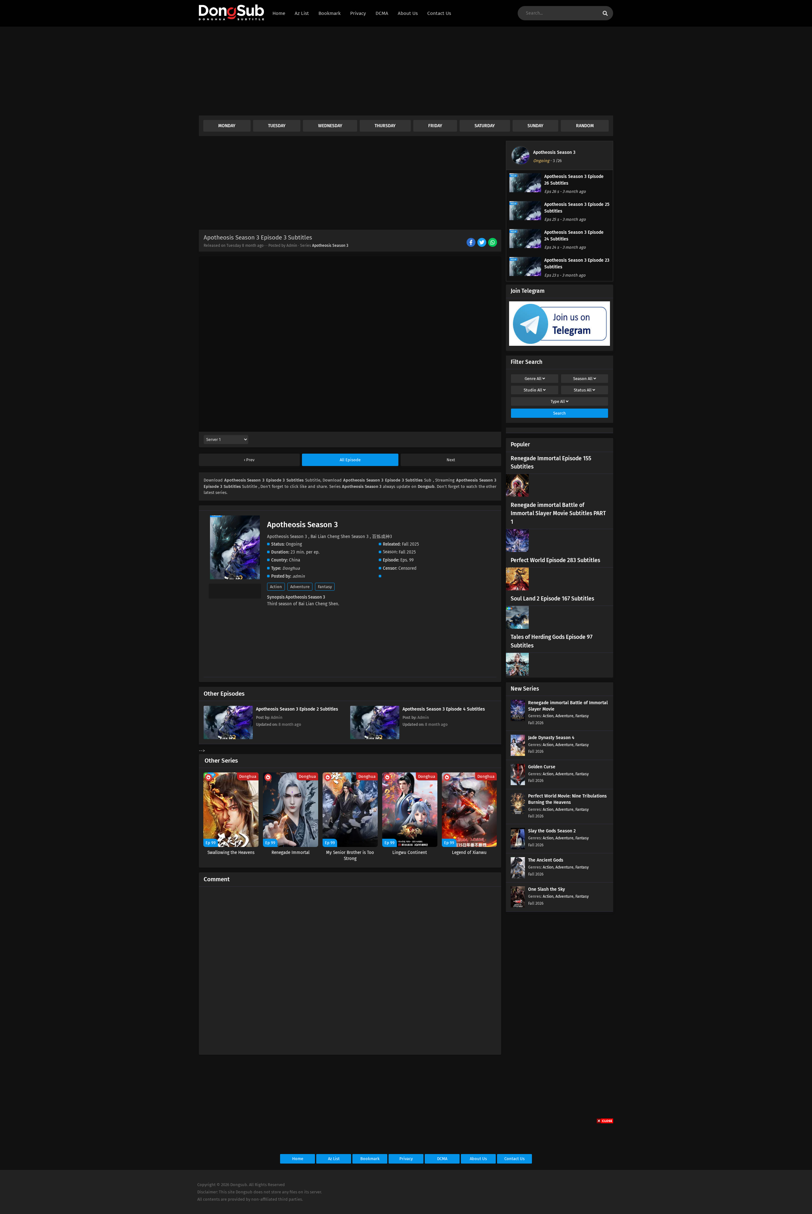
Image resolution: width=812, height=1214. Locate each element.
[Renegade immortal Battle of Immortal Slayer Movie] (518, 719)
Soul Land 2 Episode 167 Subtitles (552, 598)
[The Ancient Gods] (518, 877)
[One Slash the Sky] (518, 906)
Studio (533, 390)
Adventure (300, 586)
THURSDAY (385, 125)
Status (583, 390)
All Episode (350, 459)
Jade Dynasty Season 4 (551, 737)
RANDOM (585, 125)
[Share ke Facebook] (471, 243)
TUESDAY (276, 125)
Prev (249, 459)
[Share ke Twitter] (482, 243)
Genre (533, 378)
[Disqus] (350, 968)
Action (276, 586)
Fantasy (325, 586)
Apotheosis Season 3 (330, 245)
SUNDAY (535, 125)
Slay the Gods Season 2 (552, 831)
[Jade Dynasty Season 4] (518, 754)
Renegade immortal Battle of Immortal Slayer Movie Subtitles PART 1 (558, 513)
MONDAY (226, 125)
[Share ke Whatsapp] (493, 243)
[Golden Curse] (518, 783)
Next (451, 459)
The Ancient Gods (545, 860)
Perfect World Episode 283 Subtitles (555, 560)
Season (583, 378)
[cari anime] (605, 13)
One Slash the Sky (546, 889)
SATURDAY (485, 125)
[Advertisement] (389, 71)
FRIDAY (435, 125)
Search (559, 413)
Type (558, 401)
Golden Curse (541, 767)
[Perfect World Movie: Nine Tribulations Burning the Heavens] (518, 813)
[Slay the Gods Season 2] (518, 847)
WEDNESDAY (330, 125)
